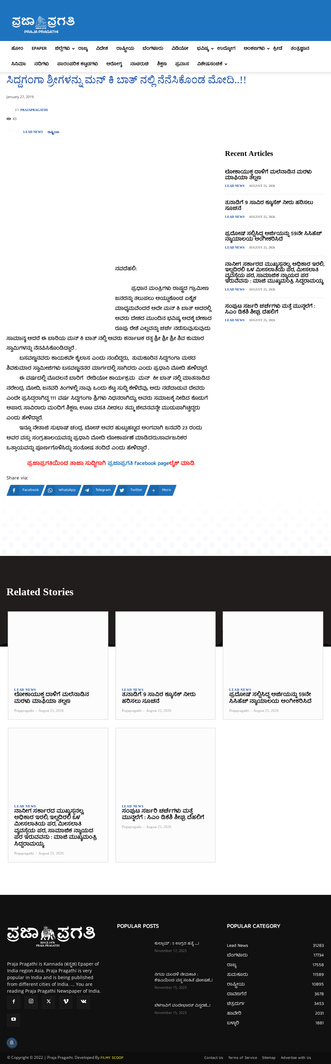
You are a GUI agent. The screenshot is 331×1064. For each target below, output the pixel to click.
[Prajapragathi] (10, 110)
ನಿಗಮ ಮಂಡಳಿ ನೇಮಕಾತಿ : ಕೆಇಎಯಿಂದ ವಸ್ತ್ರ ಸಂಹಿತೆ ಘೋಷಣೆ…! (184, 977)
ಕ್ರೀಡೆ (277, 49)
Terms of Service (242, 1058)
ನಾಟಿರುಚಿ (139, 64)
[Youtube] (13, 1020)
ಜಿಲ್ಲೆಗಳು (62, 49)
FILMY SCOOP (112, 1058)
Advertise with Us (296, 1058)
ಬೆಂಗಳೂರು (153, 49)
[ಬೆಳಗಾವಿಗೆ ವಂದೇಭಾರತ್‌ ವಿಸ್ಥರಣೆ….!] (133, 1014)
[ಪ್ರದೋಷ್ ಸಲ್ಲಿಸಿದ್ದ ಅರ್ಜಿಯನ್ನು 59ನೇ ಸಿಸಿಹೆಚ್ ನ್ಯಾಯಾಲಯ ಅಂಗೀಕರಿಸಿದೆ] (273, 646)
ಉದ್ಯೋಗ (226, 49)
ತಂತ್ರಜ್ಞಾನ (300, 49)
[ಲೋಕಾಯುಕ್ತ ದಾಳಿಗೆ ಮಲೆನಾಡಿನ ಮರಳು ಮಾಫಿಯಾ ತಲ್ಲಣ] (58, 646)
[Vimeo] (65, 1002)
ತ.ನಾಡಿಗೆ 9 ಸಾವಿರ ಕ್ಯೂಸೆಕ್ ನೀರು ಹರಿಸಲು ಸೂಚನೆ (269, 206)
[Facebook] (13, 1002)
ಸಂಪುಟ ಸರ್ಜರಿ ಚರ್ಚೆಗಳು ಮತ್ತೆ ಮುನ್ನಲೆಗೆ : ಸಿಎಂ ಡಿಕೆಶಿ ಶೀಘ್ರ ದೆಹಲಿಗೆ (270, 309)
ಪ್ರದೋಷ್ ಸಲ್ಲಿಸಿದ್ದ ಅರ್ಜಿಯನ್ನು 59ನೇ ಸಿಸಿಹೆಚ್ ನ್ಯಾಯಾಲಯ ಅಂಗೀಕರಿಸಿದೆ (273, 237)
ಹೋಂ (17, 49)
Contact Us (213, 1058)
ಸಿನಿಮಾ (18, 64)
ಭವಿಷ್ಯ (203, 49)
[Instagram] (31, 1002)
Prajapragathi (34, 110)
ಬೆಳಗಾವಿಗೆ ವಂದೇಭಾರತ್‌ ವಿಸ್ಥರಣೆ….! (182, 1005)
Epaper (39, 49)
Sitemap (269, 1058)
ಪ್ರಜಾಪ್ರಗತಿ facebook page (138, 463)
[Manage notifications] (11, 1043)
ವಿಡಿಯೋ (180, 49)
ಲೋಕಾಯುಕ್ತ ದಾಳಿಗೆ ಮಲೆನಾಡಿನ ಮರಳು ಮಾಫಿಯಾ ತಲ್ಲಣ (268, 175)
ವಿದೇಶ (102, 49)
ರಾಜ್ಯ (83, 49)
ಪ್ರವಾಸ (182, 64)
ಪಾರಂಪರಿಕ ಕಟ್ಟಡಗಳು (77, 64)
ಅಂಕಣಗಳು (254, 49)
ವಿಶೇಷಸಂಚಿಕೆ (209, 64)
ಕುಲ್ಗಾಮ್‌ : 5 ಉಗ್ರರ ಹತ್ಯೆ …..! (177, 943)
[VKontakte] (83, 1002)
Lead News (33, 132)
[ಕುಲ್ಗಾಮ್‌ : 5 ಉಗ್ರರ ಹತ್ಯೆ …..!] (133, 952)
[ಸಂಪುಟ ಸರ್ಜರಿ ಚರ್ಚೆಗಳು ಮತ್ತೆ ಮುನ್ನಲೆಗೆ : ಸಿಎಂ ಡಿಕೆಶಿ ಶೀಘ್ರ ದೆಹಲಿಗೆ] (165, 763)
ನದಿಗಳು (41, 64)
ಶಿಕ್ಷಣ (162, 64)
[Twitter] (48, 1002)
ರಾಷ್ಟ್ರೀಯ (125, 49)
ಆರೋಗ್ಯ (114, 64)
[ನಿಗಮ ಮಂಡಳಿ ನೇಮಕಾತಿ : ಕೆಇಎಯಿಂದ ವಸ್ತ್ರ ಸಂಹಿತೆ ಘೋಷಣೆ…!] (133, 983)
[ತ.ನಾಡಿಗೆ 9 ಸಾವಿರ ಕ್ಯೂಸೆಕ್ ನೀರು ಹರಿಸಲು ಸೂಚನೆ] (165, 646)
